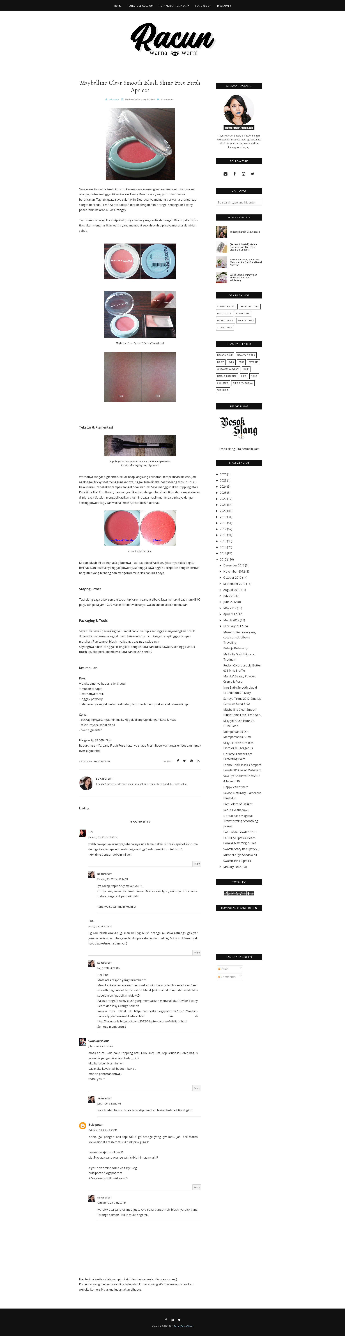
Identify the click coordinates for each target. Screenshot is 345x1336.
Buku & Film (224, 313)
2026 (223, 474)
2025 (223, 480)
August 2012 (231, 590)
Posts (224, 969)
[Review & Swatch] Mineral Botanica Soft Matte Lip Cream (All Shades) (243, 247)
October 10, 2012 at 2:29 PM (102, 1130)
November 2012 (234, 571)
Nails (254, 376)
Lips (243, 376)
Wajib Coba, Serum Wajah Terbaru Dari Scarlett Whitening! (243, 278)
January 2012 (232, 867)
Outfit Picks (225, 320)
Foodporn (243, 313)
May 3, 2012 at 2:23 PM (108, 968)
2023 (223, 493)
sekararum (104, 874)
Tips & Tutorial (243, 383)
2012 (223, 559)
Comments (227, 977)
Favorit (254, 362)
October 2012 (232, 578)
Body (220, 362)
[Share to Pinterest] (191, 761)
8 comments (167, 99)
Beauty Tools (246, 355)
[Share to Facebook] (178, 761)
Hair (246, 369)
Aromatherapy (226, 306)
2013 (223, 553)
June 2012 (230, 602)
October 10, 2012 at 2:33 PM (111, 1202)
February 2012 (233, 626)
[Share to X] (184, 761)
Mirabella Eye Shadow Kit (240, 855)
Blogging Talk (250, 306)
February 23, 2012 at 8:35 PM (103, 837)
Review (106, 761)
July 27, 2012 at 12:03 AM (100, 1046)
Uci (90, 832)
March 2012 (231, 620)
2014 (223, 547)
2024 (223, 486)
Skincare (222, 383)
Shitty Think (246, 320)
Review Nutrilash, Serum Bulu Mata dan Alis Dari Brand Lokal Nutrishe (246, 262)
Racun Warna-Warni (183, 1326)
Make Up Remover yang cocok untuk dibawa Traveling (239, 637)
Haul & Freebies (227, 376)
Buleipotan (95, 1125)
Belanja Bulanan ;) (235, 648)
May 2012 (229, 608)
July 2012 (229, 596)
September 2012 (234, 584)
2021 (223, 505)
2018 (223, 523)
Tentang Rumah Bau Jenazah (245, 231)
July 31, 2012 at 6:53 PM (109, 1103)
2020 (223, 511)
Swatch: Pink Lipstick (237, 861)
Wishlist (222, 390)
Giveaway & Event (228, 369)
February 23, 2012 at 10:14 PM (112, 879)
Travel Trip (224, 328)
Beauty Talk (225, 355)
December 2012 (233, 565)
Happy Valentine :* (236, 787)
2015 (223, 541)
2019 (223, 517)
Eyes (231, 362)
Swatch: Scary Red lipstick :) (241, 849)
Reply (197, 863)
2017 (223, 529)
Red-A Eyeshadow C (236, 810)
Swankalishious (98, 1041)
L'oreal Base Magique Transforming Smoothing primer (240, 821)
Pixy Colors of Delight (237, 804)
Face (97, 761)
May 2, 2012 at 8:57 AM (99, 926)
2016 (223, 535)
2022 (223, 499)
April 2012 (230, 614)
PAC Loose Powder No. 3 (239, 832)
